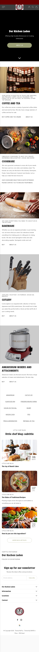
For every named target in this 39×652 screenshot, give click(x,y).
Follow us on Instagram (11, 559)
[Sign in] (29, 7)
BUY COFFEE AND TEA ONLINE (11, 117)
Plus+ (16, 633)
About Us (29, 117)
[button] (3, 7)
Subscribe (32, 578)
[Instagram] (21, 619)
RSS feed (21, 633)
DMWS (32, 630)
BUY (3, 244)
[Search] (33, 7)
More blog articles (19, 540)
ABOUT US (19, 45)
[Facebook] (17, 619)
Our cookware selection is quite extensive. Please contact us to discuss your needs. (18, 181)
